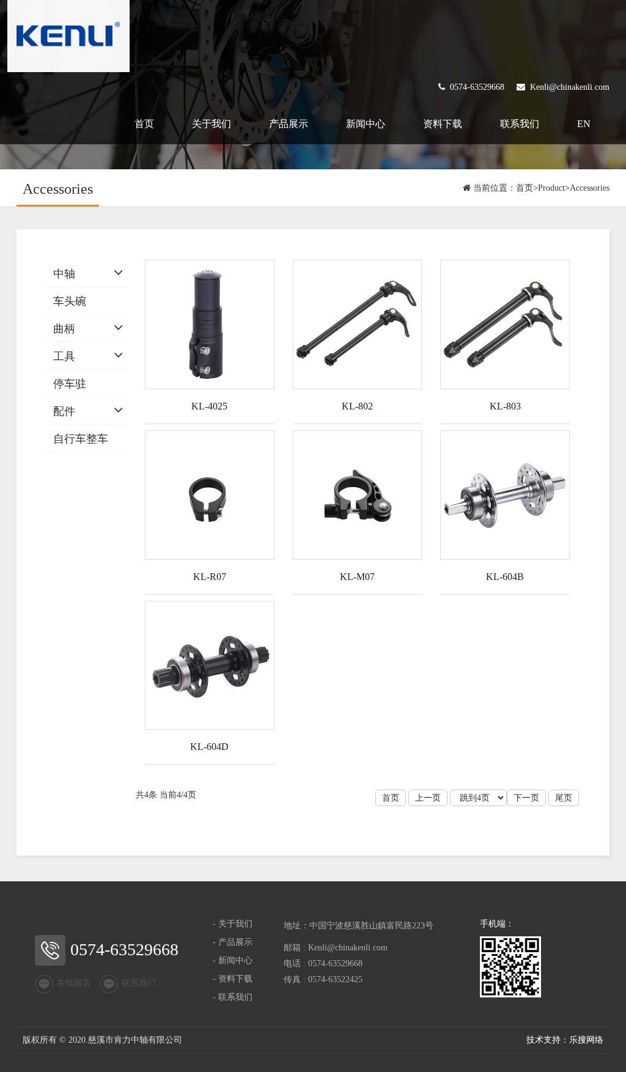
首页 (144, 124)
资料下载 (442, 124)
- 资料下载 (232, 978)
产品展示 (288, 124)
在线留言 (74, 983)
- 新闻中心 (232, 960)
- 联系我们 (232, 997)
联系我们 (519, 124)
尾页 (563, 797)
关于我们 (211, 124)
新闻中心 (365, 124)
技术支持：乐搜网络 (564, 1039)
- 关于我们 (232, 923)
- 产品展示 (232, 942)
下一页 (526, 797)
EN (584, 124)
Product (551, 188)
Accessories (589, 188)
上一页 (428, 797)
